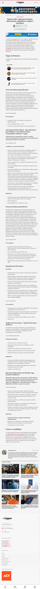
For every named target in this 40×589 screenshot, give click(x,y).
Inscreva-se (9, 545)
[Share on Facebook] (15, 29)
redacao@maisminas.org (8, 524)
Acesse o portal (8, 546)
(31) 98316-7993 (7, 532)
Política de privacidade (5, 558)
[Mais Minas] (20, 2)
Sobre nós (3, 556)
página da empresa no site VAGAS (15, 434)
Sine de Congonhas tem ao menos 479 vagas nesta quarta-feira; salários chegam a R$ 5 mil (29, 491)
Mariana (9, 48)
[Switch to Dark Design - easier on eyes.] (37, 2)
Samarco (15, 39)
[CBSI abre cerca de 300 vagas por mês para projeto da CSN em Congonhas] (10, 484)
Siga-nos (8, 540)
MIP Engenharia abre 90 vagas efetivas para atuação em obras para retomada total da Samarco (10, 507)
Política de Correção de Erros (6, 561)
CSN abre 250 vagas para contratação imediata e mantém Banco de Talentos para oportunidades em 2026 (10, 476)
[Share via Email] (21, 29)
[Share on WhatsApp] (25, 29)
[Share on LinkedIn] (19, 29)
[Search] (35, 2)
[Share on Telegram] (23, 29)
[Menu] (3, 2)
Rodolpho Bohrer (12, 450)
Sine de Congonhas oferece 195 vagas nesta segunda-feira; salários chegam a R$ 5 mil (29, 507)
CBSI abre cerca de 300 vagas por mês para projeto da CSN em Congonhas (10, 491)
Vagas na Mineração (9, 445)
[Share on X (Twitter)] (17, 29)
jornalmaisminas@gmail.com (8, 528)
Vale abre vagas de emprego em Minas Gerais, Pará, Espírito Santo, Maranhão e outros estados (29, 476)
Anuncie (3, 553)
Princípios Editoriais (5, 563)
